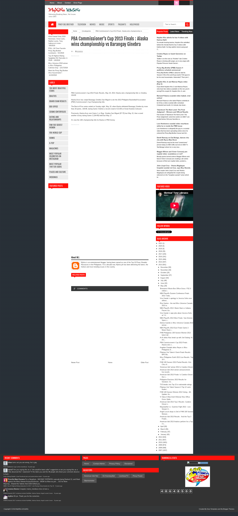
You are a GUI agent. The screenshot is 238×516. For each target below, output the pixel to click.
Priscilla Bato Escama (16, 479)
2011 (161, 440)
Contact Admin (99, 464)
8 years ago (31, 466)
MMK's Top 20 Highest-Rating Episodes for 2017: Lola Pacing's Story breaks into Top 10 (28, 486)
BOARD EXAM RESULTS (57, 101)
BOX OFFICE (53, 106)
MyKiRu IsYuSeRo (22, 509)
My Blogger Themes (227, 509)
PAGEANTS (122, 24)
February (164, 432)
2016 (161, 257)
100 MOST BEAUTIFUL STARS (57, 89)
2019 (161, 249)
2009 (161, 445)
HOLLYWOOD (134, 24)
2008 (161, 448)
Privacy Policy (114, 464)
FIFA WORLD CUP (55, 132)
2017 (161, 254)
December (164, 267)
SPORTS (111, 24)
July (162, 280)
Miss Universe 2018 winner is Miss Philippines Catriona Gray (58, 65)
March (163, 429)
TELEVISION (81, 24)
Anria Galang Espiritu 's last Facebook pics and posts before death (22, 476)
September (165, 275)
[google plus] (186, 2)
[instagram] (176, 2)
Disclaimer (128, 464)
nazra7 (10, 470)
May (162, 286)
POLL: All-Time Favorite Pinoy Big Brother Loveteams (57, 50)
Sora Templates (212, 509)
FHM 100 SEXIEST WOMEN (55, 126)
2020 (161, 246)
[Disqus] (110, 326)
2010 (161, 442)
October (164, 272)
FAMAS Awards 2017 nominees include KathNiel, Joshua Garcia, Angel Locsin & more (28, 493)
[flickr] (171, 2)
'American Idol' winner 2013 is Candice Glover (176, 367)
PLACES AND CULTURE (57, 171)
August (163, 278)
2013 (161, 265)
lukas (10, 462)
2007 (161, 450)
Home (52, 3)
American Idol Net (91, 476)
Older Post (145, 362)
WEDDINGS (53, 177)
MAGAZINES (53, 148)
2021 (161, 243)
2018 (161, 251)
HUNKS (52, 137)
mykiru (10, 496)
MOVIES (92, 24)
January (164, 434)
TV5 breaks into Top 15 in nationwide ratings (176, 384)
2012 (161, 437)
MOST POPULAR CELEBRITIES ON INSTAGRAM (55, 156)
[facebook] (160, 2)
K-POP (51, 143)
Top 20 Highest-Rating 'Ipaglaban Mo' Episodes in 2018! (57, 58)
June (162, 283)
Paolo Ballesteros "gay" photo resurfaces (15, 466)
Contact (68, 3)
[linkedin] (181, 2)
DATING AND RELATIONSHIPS (55, 118)
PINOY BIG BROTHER (66, 24)
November (164, 270)
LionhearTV (123, 476)
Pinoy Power (138, 476)
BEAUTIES (52, 96)
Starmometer (89, 481)
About (59, 3)
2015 (161, 259)
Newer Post (75, 362)
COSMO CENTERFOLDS (57, 111)
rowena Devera (13, 489)
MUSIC (101, 24)
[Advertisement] (110, 74)
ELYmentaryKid (109, 476)
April (162, 426)
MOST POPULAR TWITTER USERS (55, 165)
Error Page (78, 3)
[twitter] (166, 2)
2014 (161, 262)
